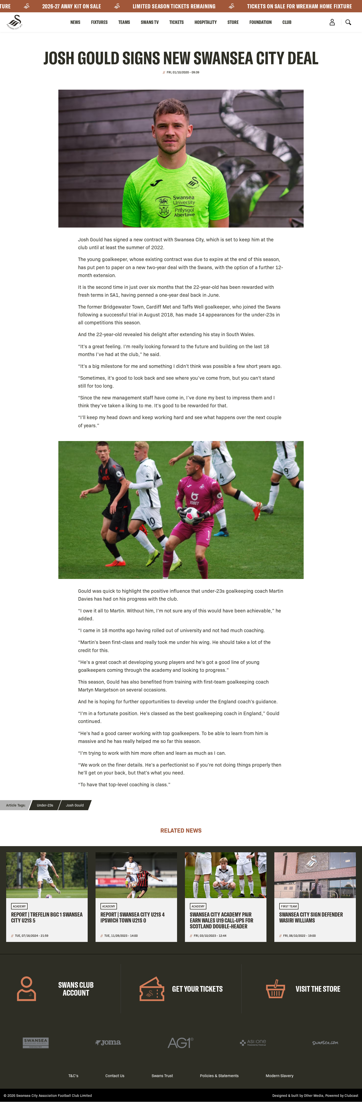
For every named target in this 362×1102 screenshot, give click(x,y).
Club (287, 22)
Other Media (313, 1095)
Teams (124, 22)
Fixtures (99, 22)
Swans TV (150, 22)
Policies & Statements (219, 1075)
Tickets (176, 22)
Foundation (260, 22)
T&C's (73, 1075)
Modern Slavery (280, 1075)
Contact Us (114, 1075)
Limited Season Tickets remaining (149, 6)
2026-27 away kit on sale (47, 6)
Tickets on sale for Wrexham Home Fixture (275, 6)
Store (233, 22)
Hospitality (206, 22)
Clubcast (351, 1095)
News (75, 22)
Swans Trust (162, 1075)
